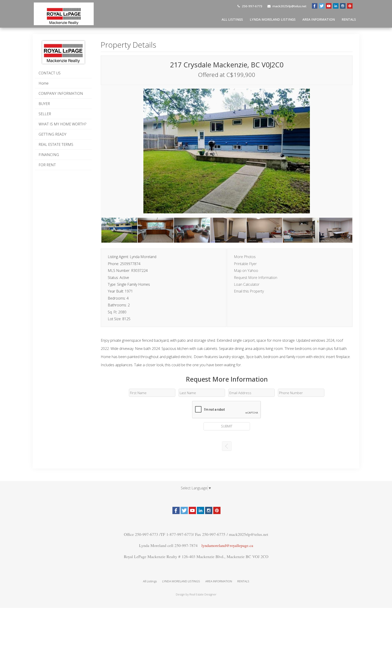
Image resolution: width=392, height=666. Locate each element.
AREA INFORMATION (318, 19)
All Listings (232, 19)
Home (44, 83)
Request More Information (255, 277)
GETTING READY (52, 134)
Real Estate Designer (202, 594)
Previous (129, 152)
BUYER (44, 103)
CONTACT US (50, 73)
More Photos (245, 256)
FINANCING (49, 154)
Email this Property (249, 291)
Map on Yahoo (246, 270)
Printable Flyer (245, 263)
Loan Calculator (247, 284)
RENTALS (349, 19)
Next (324, 152)
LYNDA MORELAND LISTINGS (273, 19)
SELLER (45, 113)
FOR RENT (47, 164)
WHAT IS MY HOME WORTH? (62, 124)
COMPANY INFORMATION (61, 93)
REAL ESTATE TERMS (56, 144)
